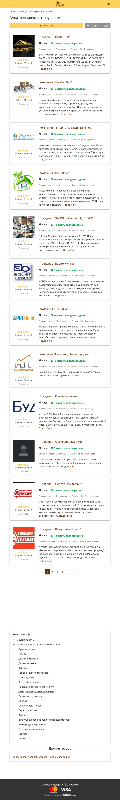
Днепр (23, 756)
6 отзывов (23, 203)
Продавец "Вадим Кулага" (57, 263)
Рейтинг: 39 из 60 (23, 63)
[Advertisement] (60, 602)
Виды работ (20, 634)
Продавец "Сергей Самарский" (61, 484)
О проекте (73, 784)
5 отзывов (23, 426)
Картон (22, 733)
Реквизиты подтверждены (70, 88)
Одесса (43, 756)
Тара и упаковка (27, 710)
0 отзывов (23, 67)
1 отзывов (23, 158)
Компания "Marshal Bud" (56, 82)
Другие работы (25, 639)
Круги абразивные (29, 682)
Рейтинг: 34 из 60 (23, 199)
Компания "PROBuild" (54, 309)
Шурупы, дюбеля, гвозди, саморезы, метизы (44, 719)
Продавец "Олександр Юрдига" (61, 441)
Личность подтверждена (68, 43)
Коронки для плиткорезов (33, 672)
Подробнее (45, 68)
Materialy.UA (69, 794)
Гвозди (22, 653)
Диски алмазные (28, 658)
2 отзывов (23, 104)
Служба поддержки (53, 784)
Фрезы (22, 715)
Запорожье (63, 756)
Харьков (33, 756)
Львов (52, 756)
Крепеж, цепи (26, 677)
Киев (15, 756)
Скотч (21, 738)
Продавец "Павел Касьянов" (59, 396)
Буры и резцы (26, 649)
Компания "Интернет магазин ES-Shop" (66, 127)
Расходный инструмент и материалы (38, 644)
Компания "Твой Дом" (54, 173)
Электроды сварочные (31, 724)
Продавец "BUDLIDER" (55, 37)
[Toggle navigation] (11, 3)
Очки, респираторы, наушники (36, 691)
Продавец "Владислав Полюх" (60, 529)
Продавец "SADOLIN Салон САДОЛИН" (66, 218)
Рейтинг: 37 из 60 (24, 100)
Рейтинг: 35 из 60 (23, 154)
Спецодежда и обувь (30, 705)
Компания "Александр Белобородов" (65, 354)
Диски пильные (27, 663)
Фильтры (47, 25)
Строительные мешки (31, 729)
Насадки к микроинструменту (36, 686)
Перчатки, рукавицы (30, 696)
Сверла (22, 700)
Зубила (22, 668)
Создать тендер (99, 25)
